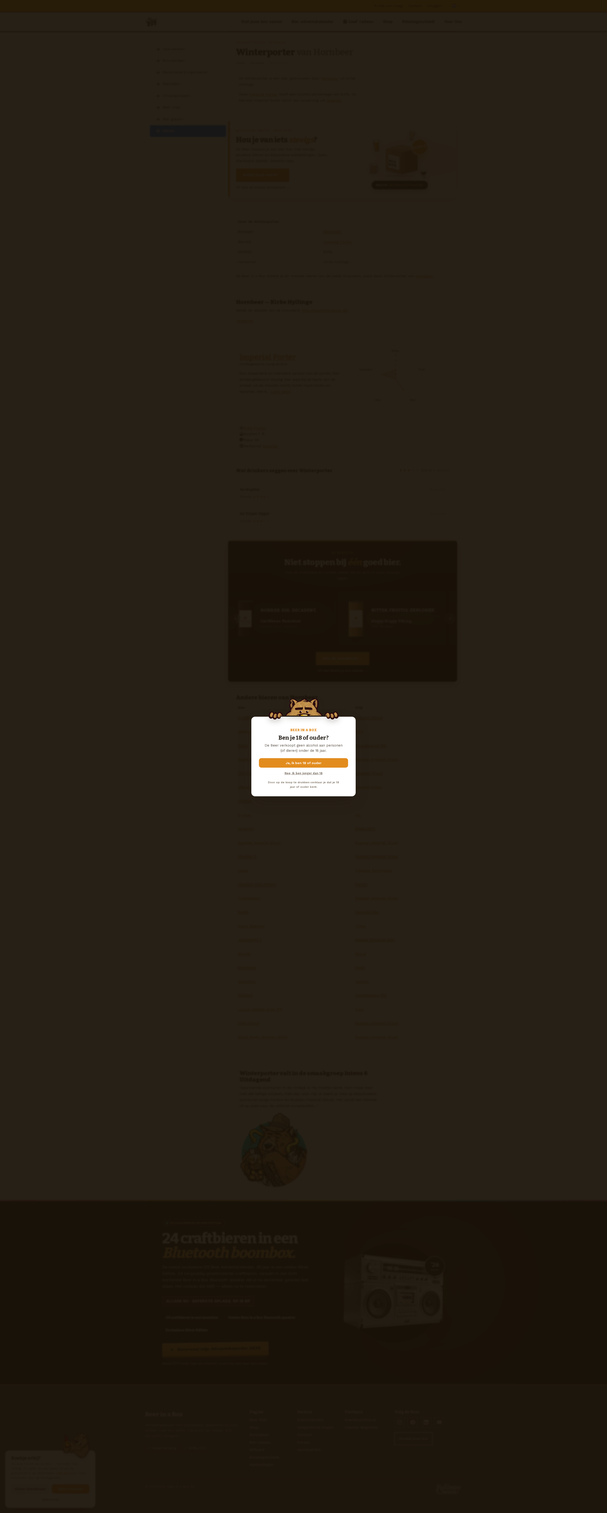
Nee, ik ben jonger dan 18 (303, 773)
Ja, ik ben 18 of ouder (304, 763)
